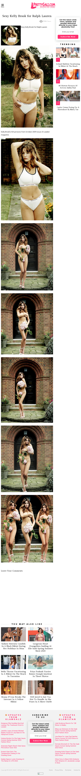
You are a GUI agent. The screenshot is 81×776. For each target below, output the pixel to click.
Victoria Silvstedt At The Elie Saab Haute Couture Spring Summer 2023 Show (67, 746)
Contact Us (77, 770)
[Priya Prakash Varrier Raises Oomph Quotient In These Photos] (40, 662)
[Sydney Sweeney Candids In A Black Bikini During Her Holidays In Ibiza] (13, 634)
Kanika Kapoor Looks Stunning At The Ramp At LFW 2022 (12, 760)
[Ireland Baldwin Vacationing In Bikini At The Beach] (68, 52)
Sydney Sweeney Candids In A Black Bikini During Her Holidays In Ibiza (13, 646)
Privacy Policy (59, 770)
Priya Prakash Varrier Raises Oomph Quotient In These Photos (40, 673)
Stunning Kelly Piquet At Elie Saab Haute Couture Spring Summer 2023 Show (67, 753)
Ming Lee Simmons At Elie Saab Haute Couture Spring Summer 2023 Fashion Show (66, 731)
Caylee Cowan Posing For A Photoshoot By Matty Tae (68, 108)
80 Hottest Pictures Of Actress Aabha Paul (68, 87)
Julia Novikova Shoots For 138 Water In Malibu (65, 724)
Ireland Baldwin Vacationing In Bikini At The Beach (68, 65)
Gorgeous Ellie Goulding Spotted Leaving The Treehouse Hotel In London (12, 725)
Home (51, 770)
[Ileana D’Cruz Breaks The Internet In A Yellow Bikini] (13, 687)
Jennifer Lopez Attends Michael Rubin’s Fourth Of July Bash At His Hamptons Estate (13, 732)
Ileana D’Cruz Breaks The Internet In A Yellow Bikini (13, 699)
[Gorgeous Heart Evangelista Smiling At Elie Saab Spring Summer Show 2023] (40, 634)
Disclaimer (68, 770)
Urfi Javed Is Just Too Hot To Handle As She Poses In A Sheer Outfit (40, 699)
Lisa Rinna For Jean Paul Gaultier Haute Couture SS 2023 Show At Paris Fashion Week (66, 738)
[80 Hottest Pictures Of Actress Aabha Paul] (68, 74)
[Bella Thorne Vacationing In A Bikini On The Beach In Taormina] (13, 662)
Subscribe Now (68, 37)
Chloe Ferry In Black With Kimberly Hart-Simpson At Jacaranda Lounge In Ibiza (67, 761)
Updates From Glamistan (67, 717)
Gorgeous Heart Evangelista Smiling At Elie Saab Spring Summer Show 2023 (40, 647)
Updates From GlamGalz (13, 717)
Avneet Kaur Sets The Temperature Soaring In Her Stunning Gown (10, 753)
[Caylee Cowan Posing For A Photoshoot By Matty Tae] (68, 96)
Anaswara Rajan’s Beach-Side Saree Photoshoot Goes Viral (13, 747)
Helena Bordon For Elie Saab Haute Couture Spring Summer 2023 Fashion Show (13, 740)
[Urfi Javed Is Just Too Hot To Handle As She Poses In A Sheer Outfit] (40, 687)
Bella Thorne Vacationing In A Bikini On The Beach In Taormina (13, 673)
